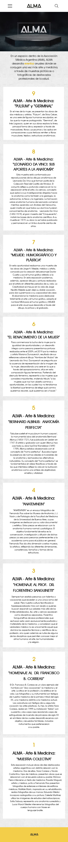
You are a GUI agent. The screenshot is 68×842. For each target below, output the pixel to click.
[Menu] (10, 5)
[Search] (57, 6)
